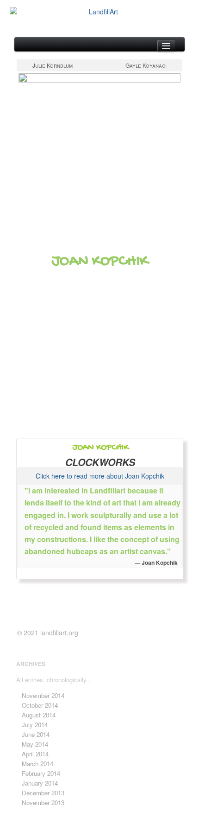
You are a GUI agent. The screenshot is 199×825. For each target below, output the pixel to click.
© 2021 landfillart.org (47, 632)
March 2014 (37, 763)
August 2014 (39, 714)
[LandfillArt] (99, 12)
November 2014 (43, 695)
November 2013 (43, 802)
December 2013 (43, 792)
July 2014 (35, 724)
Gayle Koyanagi (146, 65)
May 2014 (35, 744)
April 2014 (35, 753)
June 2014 (36, 734)
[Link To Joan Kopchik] (99, 154)
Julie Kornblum (52, 65)
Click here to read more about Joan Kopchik (100, 475)
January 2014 (40, 783)
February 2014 (41, 773)
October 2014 (40, 705)
